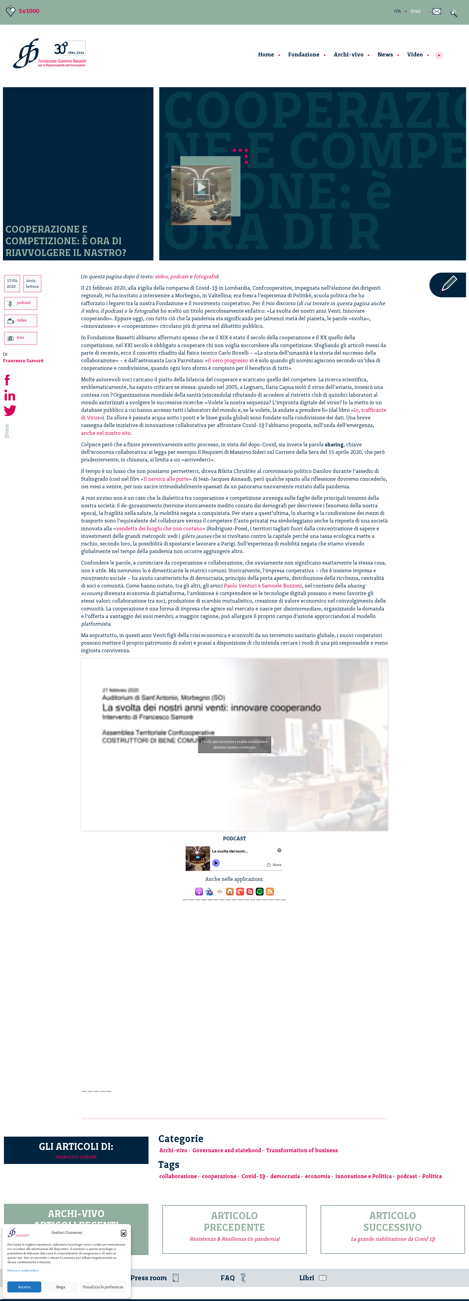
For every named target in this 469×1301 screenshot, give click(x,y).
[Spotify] (260, 890)
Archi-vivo (348, 54)
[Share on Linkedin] (10, 394)
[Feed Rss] (270, 890)
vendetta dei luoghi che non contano (159, 528)
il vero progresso (228, 360)
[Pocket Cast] (240, 890)
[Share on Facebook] (10, 379)
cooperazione (219, 1176)
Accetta (24, 1287)
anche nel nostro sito (106, 433)
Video (415, 54)
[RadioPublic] (249, 890)
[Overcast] (230, 890)
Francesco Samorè (23, 360)
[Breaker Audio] (209, 890)
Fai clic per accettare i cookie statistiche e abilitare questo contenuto (234, 744)
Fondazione (304, 54)
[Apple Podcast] (199, 890)
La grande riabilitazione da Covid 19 (393, 1239)
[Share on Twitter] (10, 409)
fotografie (205, 276)
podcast (179, 276)
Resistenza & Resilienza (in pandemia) (234, 1239)
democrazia (285, 1176)
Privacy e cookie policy (22, 1270)
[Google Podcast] (220, 890)
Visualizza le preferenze (103, 1287)
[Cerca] (453, 14)
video (161, 276)
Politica (432, 1176)
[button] (123, 1232)
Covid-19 (253, 1176)
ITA (397, 11)
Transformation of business (302, 1150)
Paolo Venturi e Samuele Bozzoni (263, 586)
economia (317, 1176)
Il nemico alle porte (166, 479)
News (385, 54)
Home (266, 54)
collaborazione (178, 1176)
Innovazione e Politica (363, 1176)
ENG (416, 11)
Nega (60, 1287)
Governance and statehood (226, 1150)
